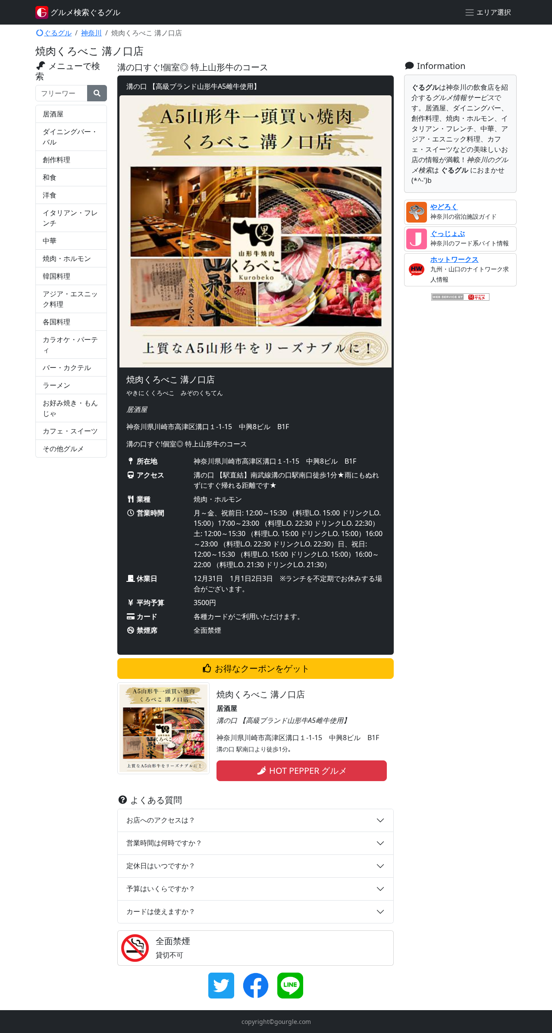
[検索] (97, 93)
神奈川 (91, 33)
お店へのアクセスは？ (160, 820)
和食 (49, 177)
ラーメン (56, 385)
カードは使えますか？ (160, 911)
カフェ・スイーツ (70, 431)
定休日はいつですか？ (160, 865)
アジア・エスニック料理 (70, 299)
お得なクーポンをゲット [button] (261, 668)
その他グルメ (63, 448)
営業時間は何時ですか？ (164, 843)
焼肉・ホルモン (67, 258)
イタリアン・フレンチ (70, 218)
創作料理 (56, 159)
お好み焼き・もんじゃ (70, 408)
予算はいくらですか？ (160, 888)
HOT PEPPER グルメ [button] (307, 770)
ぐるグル (58, 33)
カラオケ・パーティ (70, 345)
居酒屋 (53, 114)
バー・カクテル (67, 367)
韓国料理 (56, 276)
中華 (49, 240)
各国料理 (56, 322)
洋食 (49, 195)
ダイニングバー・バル (70, 137)
